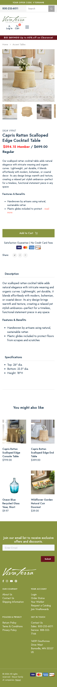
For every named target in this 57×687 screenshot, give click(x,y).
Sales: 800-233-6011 (42, 626)
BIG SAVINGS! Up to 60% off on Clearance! (28, 37)
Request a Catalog (41, 605)
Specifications (13, 357)
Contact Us (8, 598)
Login (34, 594)
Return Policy (9, 622)
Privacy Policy (9, 630)
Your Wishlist (37, 602)
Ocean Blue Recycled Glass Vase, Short (10, 503)
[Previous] (5, 75)
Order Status (38, 598)
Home (5, 44)
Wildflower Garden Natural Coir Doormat (42, 503)
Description (12, 274)
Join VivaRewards (40, 609)
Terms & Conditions (12, 626)
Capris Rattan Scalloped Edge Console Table (11, 452)
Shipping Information (13, 602)
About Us (7, 594)
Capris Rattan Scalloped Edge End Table (42, 452)
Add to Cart (26, 233)
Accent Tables (19, 44)
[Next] (52, 75)
